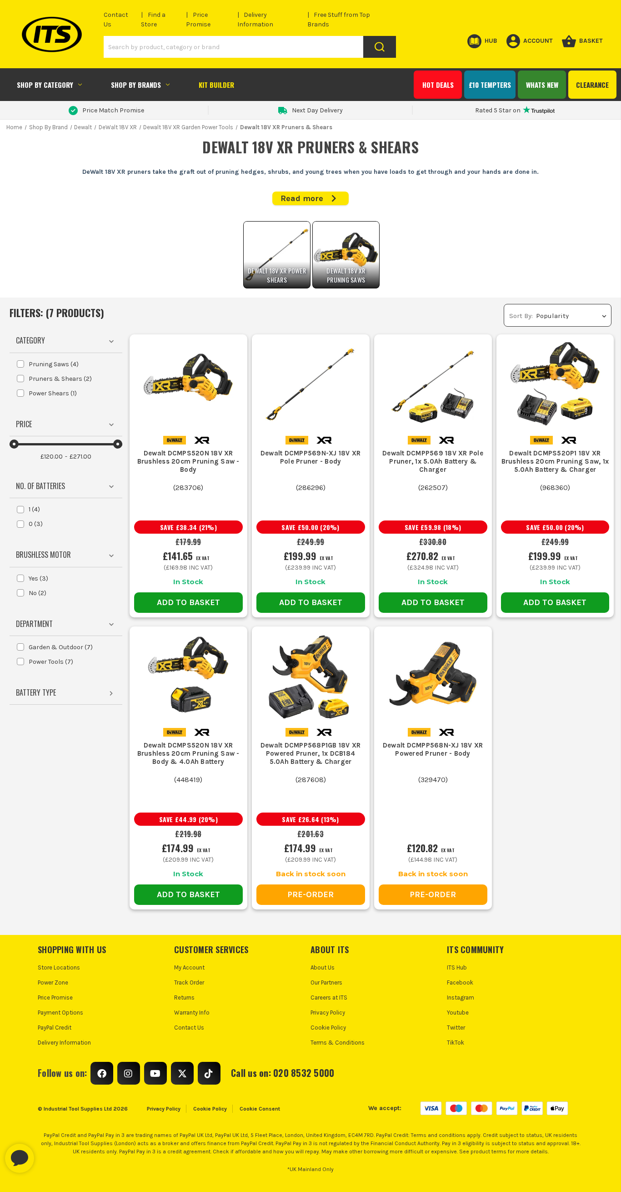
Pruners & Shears (60, 379)
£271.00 (80, 456)
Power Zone (53, 982)
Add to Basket (188, 602)
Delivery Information (64, 1042)
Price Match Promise (113, 110)
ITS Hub (457, 967)
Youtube (458, 1012)
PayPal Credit (54, 1027)
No (37, 593)
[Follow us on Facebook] (101, 1073)
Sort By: (521, 316)
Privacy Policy (327, 1012)
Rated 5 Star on (498, 110)
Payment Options (60, 1012)
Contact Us (189, 1027)
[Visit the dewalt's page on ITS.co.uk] (174, 440)
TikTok (455, 1042)
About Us (322, 967)
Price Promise (55, 997)
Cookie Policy (328, 1027)
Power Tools (51, 662)
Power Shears (53, 393)
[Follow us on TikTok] (209, 1073)
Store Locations (59, 967)
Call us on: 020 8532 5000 (282, 1073)
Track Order (189, 982)
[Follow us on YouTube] (155, 1073)
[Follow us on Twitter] (182, 1073)
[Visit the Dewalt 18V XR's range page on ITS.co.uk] (201, 440)
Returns (184, 997)
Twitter (456, 1027)
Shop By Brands (136, 85)
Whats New (542, 85)
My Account (189, 967)
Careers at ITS (328, 997)
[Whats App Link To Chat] (49, 1154)
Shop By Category (45, 85)
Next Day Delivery (317, 110)
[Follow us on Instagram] (128, 1073)
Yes (38, 578)
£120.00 (51, 456)
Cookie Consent (260, 1109)
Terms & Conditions (337, 1042)
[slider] (14, 444)
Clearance (592, 85)
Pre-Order (310, 894)
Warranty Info (192, 1012)
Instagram (460, 997)
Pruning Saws (54, 364)
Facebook (460, 982)
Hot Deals (438, 85)
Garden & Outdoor (61, 647)
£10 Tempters (490, 85)
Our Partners (326, 982)
